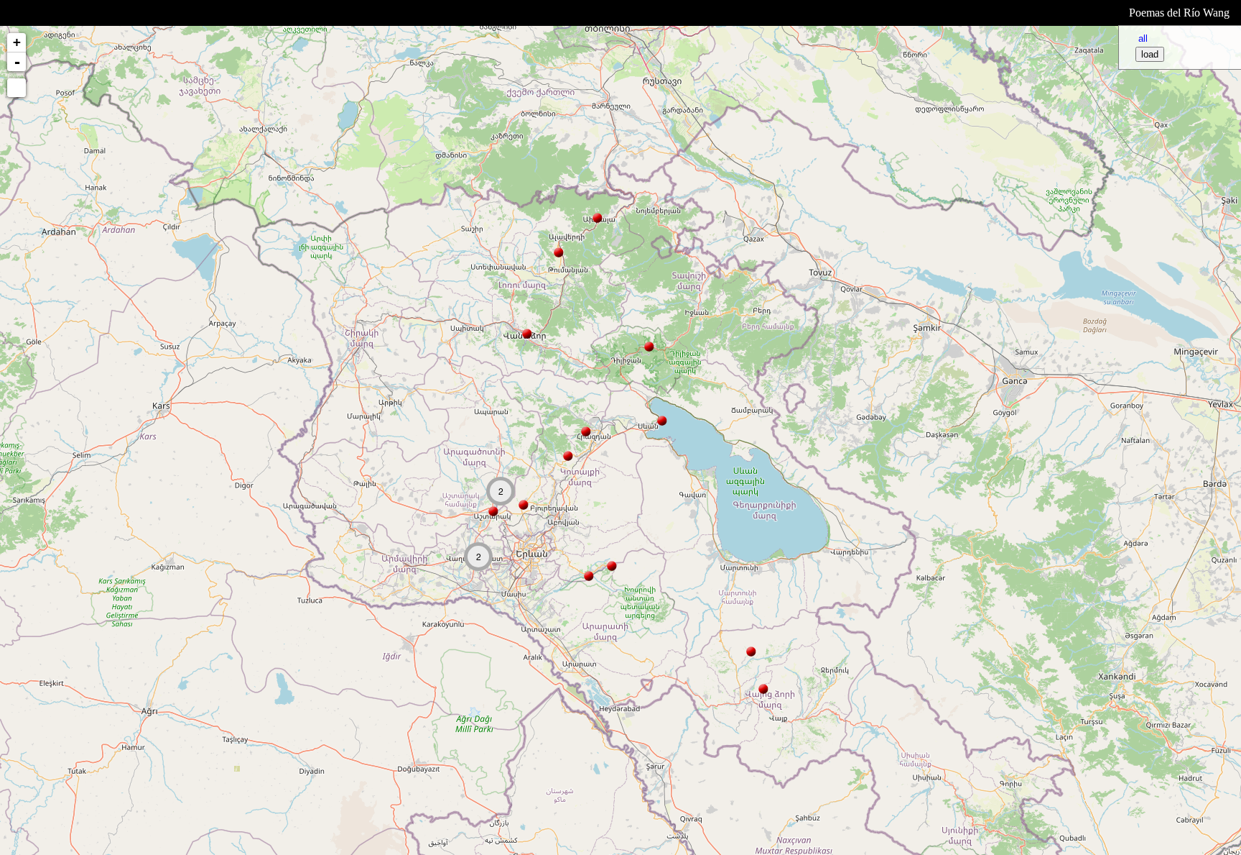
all (1143, 38)
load (1149, 54)
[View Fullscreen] (16, 87)
